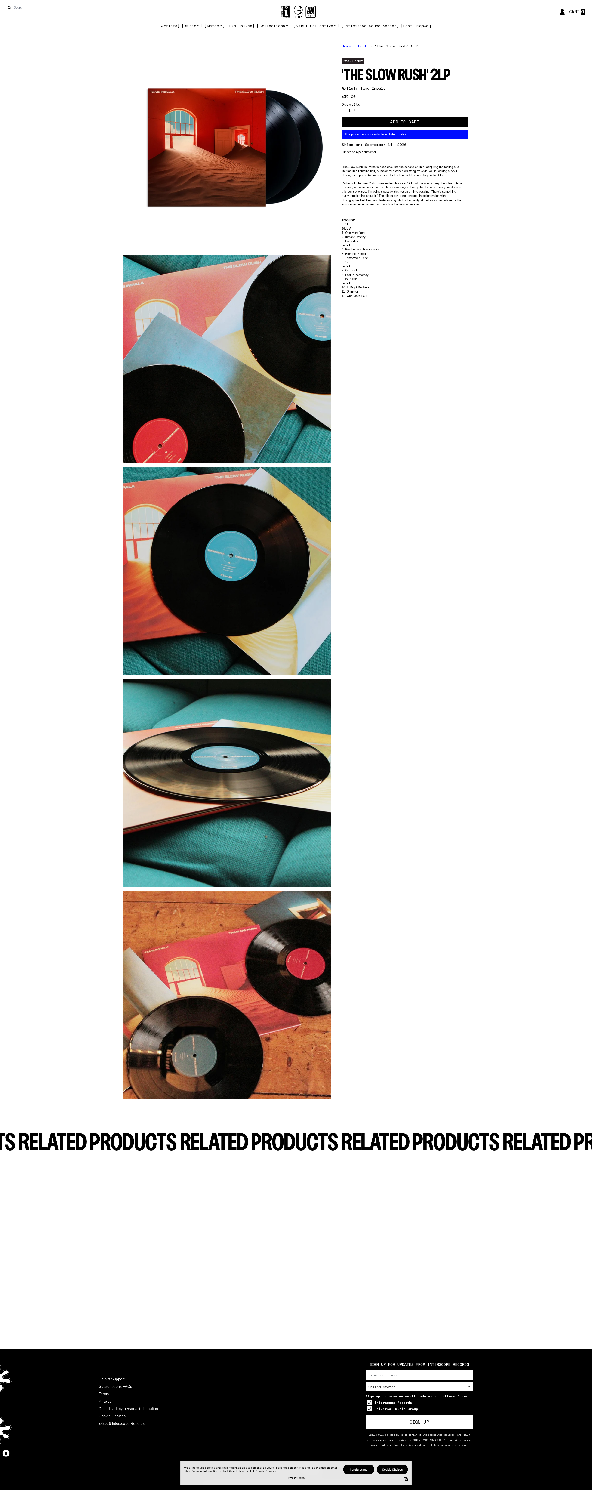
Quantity (351, 104)
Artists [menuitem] (169, 25)
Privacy (105, 1401)
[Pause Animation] (6, 1453)
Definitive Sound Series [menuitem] (370, 25)
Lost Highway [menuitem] (417, 25)
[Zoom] (227, 147)
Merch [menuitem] (213, 25)
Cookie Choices (112, 1416)
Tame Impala (373, 88)
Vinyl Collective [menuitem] (314, 25)
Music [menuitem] (190, 25)
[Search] (10, 8)
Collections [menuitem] (272, 25)
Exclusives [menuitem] (240, 25)
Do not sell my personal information (128, 1409)
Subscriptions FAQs (115, 1386)
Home (346, 46)
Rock (362, 46)
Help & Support (112, 1379)
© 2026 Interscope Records (122, 1423)
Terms (104, 1394)
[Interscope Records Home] (296, 12)
